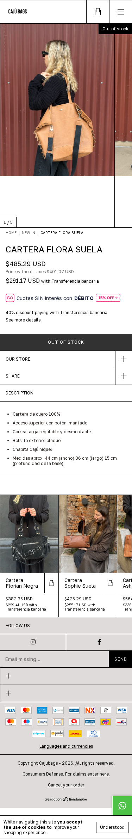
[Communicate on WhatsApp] (122, 805)
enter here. (98, 774)
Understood (112, 827)
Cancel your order (66, 785)
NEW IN (28, 233)
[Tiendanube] (66, 800)
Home (11, 233)
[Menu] (120, 11)
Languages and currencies (66, 746)
